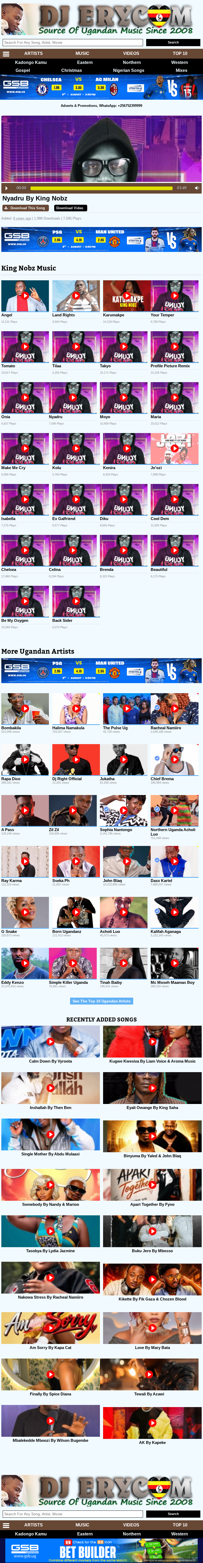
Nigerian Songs (128, 70)
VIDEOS (131, 53)
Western (179, 62)
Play (7, 188)
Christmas (71, 70)
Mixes (181, 70)
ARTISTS (33, 53)
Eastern (85, 62)
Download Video (69, 208)
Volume (195, 188)
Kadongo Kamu (31, 62)
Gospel (23, 70)
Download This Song (28, 208)
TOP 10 (180, 53)
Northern (132, 62)
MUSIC (82, 53)
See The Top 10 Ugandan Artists (102, 1001)
